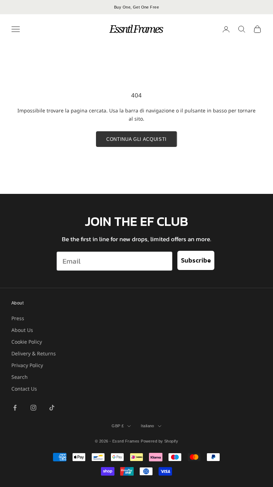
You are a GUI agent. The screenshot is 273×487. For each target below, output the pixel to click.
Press (17, 318)
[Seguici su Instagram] (33, 407)
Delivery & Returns (33, 353)
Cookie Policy (26, 341)
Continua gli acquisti (136, 139)
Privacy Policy (27, 365)
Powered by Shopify (159, 441)
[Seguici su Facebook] (14, 407)
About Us (22, 330)
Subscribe (196, 260)
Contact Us (24, 388)
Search (19, 377)
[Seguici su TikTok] (51, 407)
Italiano (147, 426)
